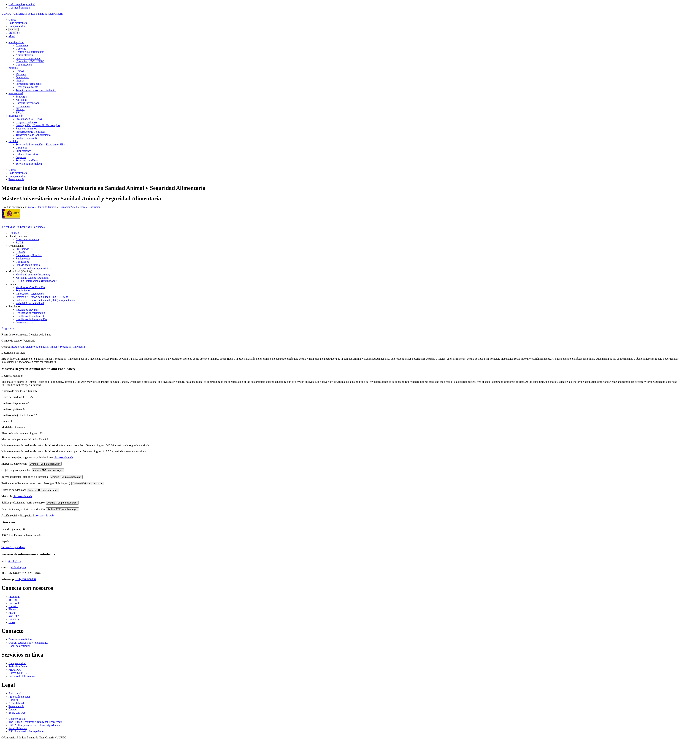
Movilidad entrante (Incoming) (33, 274)
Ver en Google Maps (13, 547)
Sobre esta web (17, 712)
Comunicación (24, 64)
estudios (13, 67)
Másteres (21, 74)
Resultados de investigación (31, 319)
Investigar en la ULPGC (29, 118)
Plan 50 (84, 206)
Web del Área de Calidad (30, 303)
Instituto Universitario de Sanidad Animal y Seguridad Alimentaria (47, 346)
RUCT (19, 242)
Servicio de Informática (29, 163)
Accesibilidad (16, 703)
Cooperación (23, 106)
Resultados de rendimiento (30, 316)
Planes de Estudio (46, 206)
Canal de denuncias (19, 645)
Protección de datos (19, 696)
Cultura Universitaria (27, 154)
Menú (12, 36)
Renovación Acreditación (30, 293)
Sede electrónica (18, 22)
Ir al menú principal (19, 7)
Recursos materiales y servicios (33, 268)
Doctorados (22, 77)
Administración (24, 54)
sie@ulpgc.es (18, 567)
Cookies (13, 699)
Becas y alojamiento (27, 86)
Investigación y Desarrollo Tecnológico (38, 125)
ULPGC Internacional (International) (36, 280)
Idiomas (20, 80)
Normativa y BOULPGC (30, 61)
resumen (96, 206)
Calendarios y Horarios (29, 255)
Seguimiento (23, 290)
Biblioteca (21, 147)
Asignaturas (8, 328)
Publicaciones (23, 150)
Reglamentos (23, 258)
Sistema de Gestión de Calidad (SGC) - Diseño (42, 296)
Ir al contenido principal (22, 4)
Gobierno (21, 48)
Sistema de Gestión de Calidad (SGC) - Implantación (45, 300)
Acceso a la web (63, 457)
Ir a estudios (8, 226)
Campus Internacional (28, 102)
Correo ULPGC (18, 672)
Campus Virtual (17, 26)
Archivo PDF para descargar (45, 463)
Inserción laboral (25, 322)
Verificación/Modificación (30, 287)
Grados (20, 70)
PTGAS (20, 252)
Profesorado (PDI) (26, 248)
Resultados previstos (27, 309)
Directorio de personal (28, 58)
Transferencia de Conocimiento (33, 134)
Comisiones (22, 261)
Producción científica (27, 138)
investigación (16, 115)
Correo (12, 19)
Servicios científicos (27, 160)
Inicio (30, 206)
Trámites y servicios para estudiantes (36, 90)
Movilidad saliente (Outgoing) (32, 277)
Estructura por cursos (27, 239)
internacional (16, 93)
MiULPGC (15, 32)
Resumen (14, 232)
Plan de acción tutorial (28, 264)
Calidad (13, 709)
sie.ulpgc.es (14, 561)
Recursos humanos (26, 128)
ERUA (20, 112)
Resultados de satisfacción (30, 312)
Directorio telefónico (20, 639)
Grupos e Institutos (26, 122)
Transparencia (16, 179)
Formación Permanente (29, 83)
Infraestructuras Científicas (30, 131)
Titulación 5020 (68, 206)
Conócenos (22, 45)
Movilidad (21, 99)
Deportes (21, 157)
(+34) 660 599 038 (25, 579)
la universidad (16, 42)
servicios (13, 141)
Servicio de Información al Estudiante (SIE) (40, 144)
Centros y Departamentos (30, 51)
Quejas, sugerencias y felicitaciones (28, 642)
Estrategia (21, 96)
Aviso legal (15, 693)
